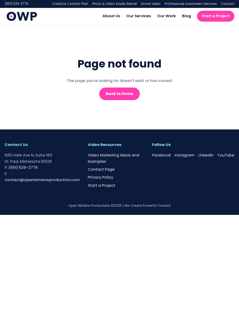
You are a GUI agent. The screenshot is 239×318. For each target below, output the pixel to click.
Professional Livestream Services (191, 4)
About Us (111, 16)
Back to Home (119, 93)
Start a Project (216, 16)
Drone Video (151, 4)
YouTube (225, 155)
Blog (186, 16)
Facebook (161, 155)
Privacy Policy (100, 177)
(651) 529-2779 (16, 4)
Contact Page (101, 169)
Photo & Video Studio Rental (114, 4)
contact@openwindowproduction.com (42, 180)
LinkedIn (206, 155)
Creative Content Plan (70, 4)
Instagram (185, 155)
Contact (227, 4)
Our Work (166, 16)
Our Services (138, 16)
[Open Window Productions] (22, 16)
